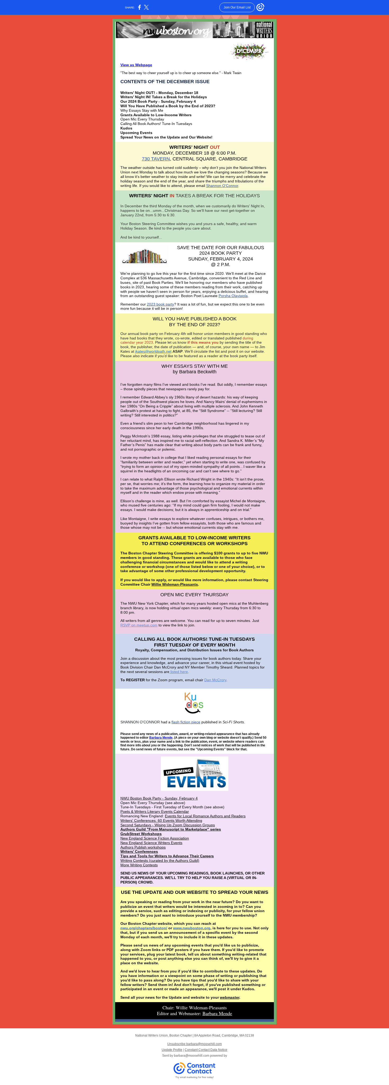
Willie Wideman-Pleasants (174, 584)
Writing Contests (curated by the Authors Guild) (159, 860)
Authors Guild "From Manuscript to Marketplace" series (170, 829)
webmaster (229, 997)
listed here (178, 672)
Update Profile (172, 1050)
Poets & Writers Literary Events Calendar (154, 811)
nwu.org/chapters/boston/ (143, 928)
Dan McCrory (215, 680)
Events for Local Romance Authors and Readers (205, 816)
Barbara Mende (161, 737)
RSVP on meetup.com (138, 625)
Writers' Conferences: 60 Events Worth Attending (161, 820)
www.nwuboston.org (191, 928)
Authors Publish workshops (143, 847)
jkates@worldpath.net (153, 351)
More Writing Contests (139, 865)
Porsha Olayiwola (233, 296)
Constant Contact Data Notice (206, 1050)
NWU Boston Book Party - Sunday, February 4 (159, 798)
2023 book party (160, 304)
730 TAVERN (156, 159)
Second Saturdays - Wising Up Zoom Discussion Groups (167, 825)
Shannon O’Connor (222, 185)
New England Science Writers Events (151, 843)
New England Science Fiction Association (154, 838)
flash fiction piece (185, 722)
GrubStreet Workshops (141, 834)
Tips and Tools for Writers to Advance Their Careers (167, 856)
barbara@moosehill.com (191, 1055)
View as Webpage (136, 65)
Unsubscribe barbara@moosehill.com (194, 1044)
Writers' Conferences (139, 851)
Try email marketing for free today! (194, 1077)
